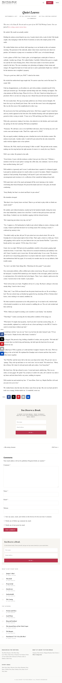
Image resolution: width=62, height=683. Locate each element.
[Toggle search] (43, 3)
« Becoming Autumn (9, 447)
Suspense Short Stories (38, 653)
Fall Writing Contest (29, 16)
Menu (57, 2)
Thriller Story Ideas (9, 669)
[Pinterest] (18, 397)
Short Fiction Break (9, 2)
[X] (14, 397)
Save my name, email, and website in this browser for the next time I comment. (29, 517)
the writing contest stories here (17, 27)
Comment (7, 465)
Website (6, 508)
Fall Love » (55, 447)
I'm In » (31, 432)
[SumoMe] (28, 397)
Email (6, 499)
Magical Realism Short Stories (51, 653)
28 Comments (31, 18)
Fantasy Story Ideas (19, 669)
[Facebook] (9, 397)
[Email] (23, 397)
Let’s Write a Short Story (8, 654)
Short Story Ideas (6, 667)
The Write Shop (15, 653)
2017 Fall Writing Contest (48, 16)
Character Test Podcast (20, 654)
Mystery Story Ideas (15, 667)
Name (6, 491)
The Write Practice (6, 653)
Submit (50, 2)
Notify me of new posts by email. (15, 525)
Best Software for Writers (16, 656)
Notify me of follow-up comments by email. (18, 521)
